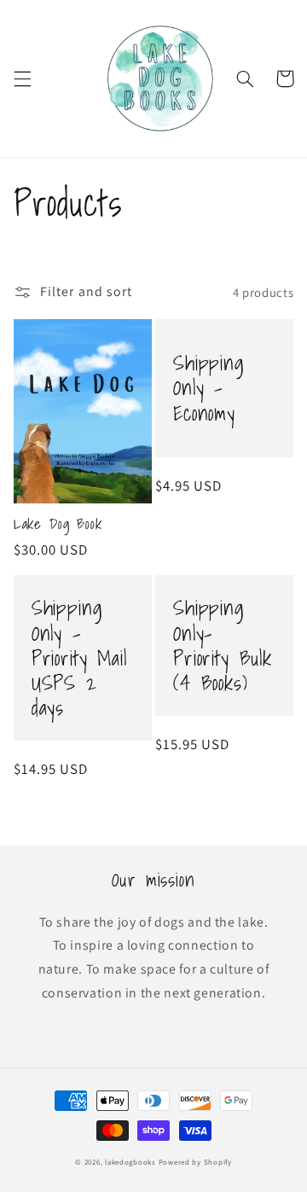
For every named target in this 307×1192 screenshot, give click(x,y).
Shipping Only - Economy (209, 388)
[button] (22, 78)
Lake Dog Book (58, 524)
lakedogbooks (130, 1162)
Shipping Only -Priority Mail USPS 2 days (79, 658)
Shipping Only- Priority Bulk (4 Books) (222, 645)
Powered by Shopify (195, 1162)
